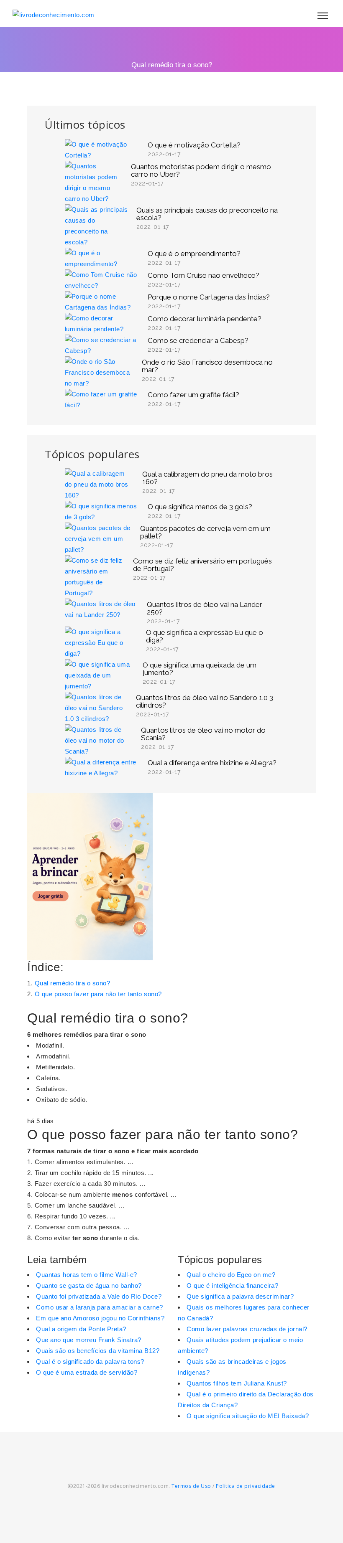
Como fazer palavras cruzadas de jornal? (247, 1328)
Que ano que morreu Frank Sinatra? (88, 1339)
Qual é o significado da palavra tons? (90, 1361)
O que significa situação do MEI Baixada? (248, 1415)
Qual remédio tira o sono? (72, 983)
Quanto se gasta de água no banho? (89, 1285)
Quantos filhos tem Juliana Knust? (237, 1383)
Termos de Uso (191, 1486)
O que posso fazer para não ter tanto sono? (98, 993)
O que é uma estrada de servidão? (86, 1372)
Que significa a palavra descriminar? (240, 1296)
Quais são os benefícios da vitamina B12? (97, 1350)
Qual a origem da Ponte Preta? (81, 1328)
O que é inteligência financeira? (232, 1285)
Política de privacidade (245, 1486)
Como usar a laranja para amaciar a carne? (99, 1307)
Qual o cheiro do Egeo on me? (231, 1274)
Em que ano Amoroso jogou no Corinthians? (100, 1318)
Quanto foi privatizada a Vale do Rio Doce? (98, 1296)
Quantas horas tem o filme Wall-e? (86, 1274)
